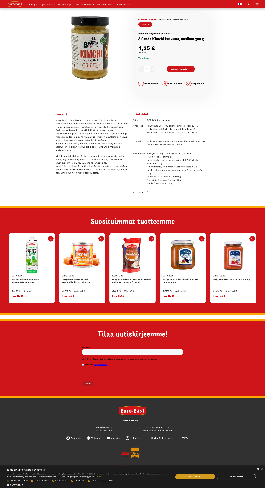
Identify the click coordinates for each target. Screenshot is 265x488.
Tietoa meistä (122, 4)
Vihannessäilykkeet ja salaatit (155, 33)
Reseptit (33, 4)
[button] (124, 17)
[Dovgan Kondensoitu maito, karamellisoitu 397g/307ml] (82, 255)
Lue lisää (99, 476)
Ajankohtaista (48, 4)
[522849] (51, 239)
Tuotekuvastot (104, 4)
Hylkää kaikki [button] (236, 476)
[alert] (132, 476)
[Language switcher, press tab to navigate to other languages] (240, 3)
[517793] (202, 239)
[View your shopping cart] (257, 4)
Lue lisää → (19, 296)
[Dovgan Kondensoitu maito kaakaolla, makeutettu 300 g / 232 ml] (132, 255)
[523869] (151, 239)
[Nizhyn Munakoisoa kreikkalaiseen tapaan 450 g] (182, 255)
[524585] (252, 239)
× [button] (262, 469)
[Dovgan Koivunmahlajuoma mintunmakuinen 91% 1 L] (31, 255)
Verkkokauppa (65, 4)
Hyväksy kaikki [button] (195, 476)
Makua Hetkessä (85, 4)
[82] (101, 239)
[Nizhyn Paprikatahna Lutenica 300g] (233, 255)
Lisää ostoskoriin (178, 69)
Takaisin (145, 24)
